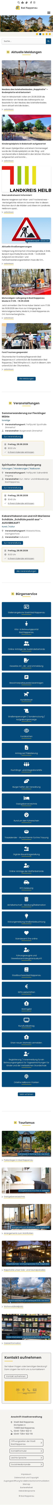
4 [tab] (46, 34)
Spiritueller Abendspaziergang (21, 465)
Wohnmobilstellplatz (13, 1306)
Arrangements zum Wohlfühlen (18, 1233)
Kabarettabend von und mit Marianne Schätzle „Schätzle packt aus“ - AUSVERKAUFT (26, 519)
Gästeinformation (12, 1343)
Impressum (26, 1474)
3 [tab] (43, 34)
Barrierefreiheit (26, 1487)
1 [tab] (37, 34)
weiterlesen (9, 109)
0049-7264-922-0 (22, 1430)
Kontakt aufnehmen (16, 1376)
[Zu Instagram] (34, 2)
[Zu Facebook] (31, 2)
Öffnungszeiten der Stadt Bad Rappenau (23, 1443)
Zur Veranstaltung (12, 436)
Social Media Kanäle (20, 1464)
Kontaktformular (19, 1451)
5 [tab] (49, 34)
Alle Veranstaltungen (26, 571)
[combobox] (24, 41)
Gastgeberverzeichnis (14, 1196)
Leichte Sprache (18, 1457)
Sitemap (26, 1484)
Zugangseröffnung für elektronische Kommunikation (26, 1481)
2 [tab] (40, 34)
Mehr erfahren (26, 1094)
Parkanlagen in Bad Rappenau (18, 1160)
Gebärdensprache (27, 1491)
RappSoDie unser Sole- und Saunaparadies (24, 1270)
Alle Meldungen (26, 378)
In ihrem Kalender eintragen (21, 452)
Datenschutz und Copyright (26, 1477)
